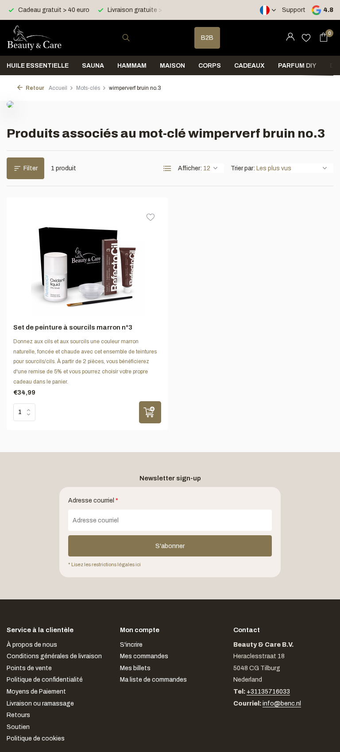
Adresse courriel (93, 500)
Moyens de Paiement (36, 691)
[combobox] (134, 38)
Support (293, 10)
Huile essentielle (38, 65)
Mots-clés (88, 88)
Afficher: (190, 168)
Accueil (58, 88)
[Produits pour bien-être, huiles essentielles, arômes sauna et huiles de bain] (34, 37)
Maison (172, 65)
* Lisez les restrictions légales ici (104, 564)
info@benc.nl (282, 703)
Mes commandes (144, 656)
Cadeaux (249, 65)
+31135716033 (268, 691)
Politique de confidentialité (45, 679)
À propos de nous (32, 644)
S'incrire (131, 644)
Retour (34, 88)
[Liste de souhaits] (306, 37)
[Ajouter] (150, 412)
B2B (207, 38)
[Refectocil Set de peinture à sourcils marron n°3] (87, 260)
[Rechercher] (126, 37)
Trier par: (243, 168)
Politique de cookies (36, 738)
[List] (167, 169)
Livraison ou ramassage (40, 703)
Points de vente (29, 668)
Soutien (18, 727)
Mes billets (135, 668)
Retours (18, 715)
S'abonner (170, 546)
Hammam (132, 65)
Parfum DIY (297, 65)
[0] (321, 37)
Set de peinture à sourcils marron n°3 (72, 327)
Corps (209, 65)
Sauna (93, 65)
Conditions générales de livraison (54, 656)
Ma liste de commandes (153, 679)
